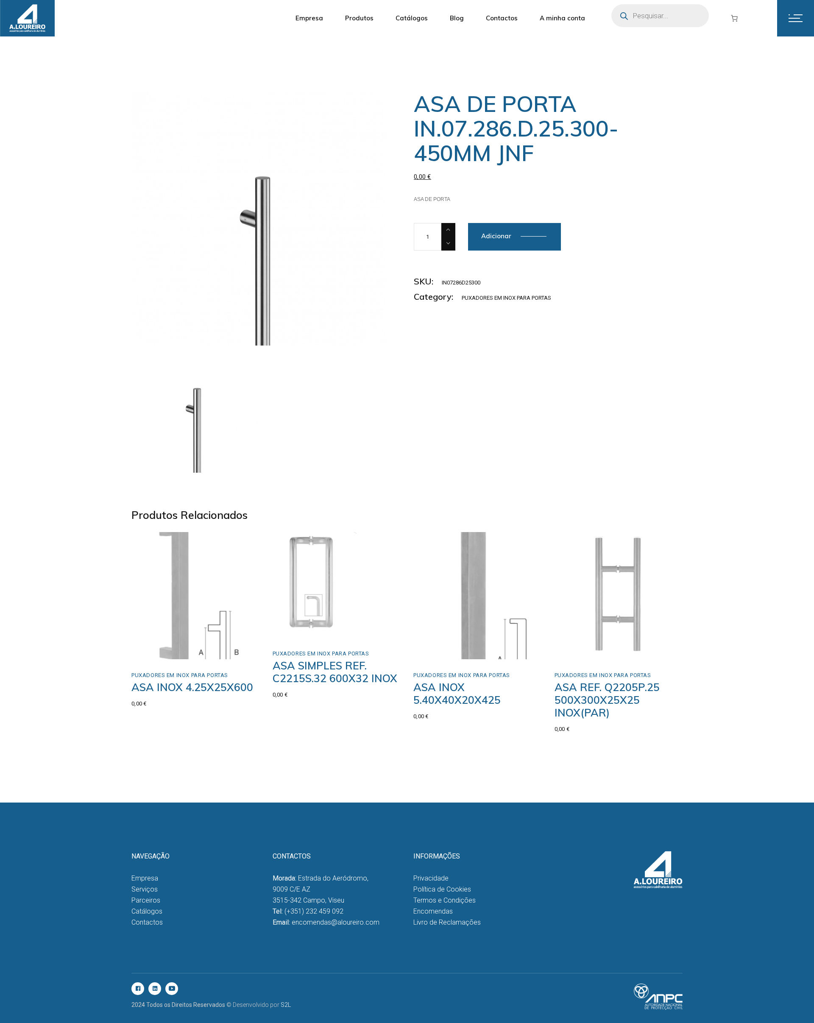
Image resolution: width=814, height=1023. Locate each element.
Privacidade (431, 878)
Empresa (144, 878)
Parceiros (145, 900)
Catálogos (146, 911)
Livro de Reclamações (447, 922)
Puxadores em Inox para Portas (506, 298)
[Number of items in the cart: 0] (734, 18)
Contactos (147, 922)
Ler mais (443, 650)
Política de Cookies (442, 889)
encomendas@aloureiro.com (335, 922)
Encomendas (433, 911)
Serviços (144, 889)
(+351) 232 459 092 (313, 911)
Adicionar (496, 236)
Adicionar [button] (163, 650)
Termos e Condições (444, 900)
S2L (286, 1004)
